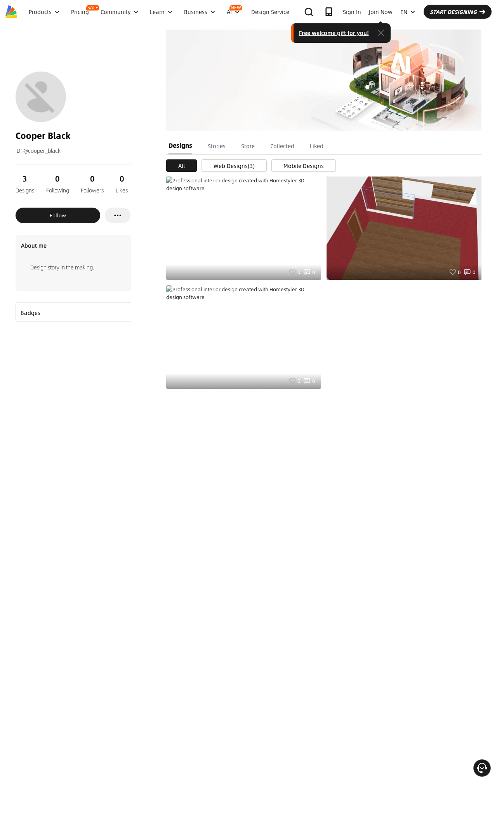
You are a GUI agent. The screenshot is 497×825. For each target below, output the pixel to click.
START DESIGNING (453, 11)
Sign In (352, 11)
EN (403, 11)
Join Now (381, 11)
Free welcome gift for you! (334, 33)
